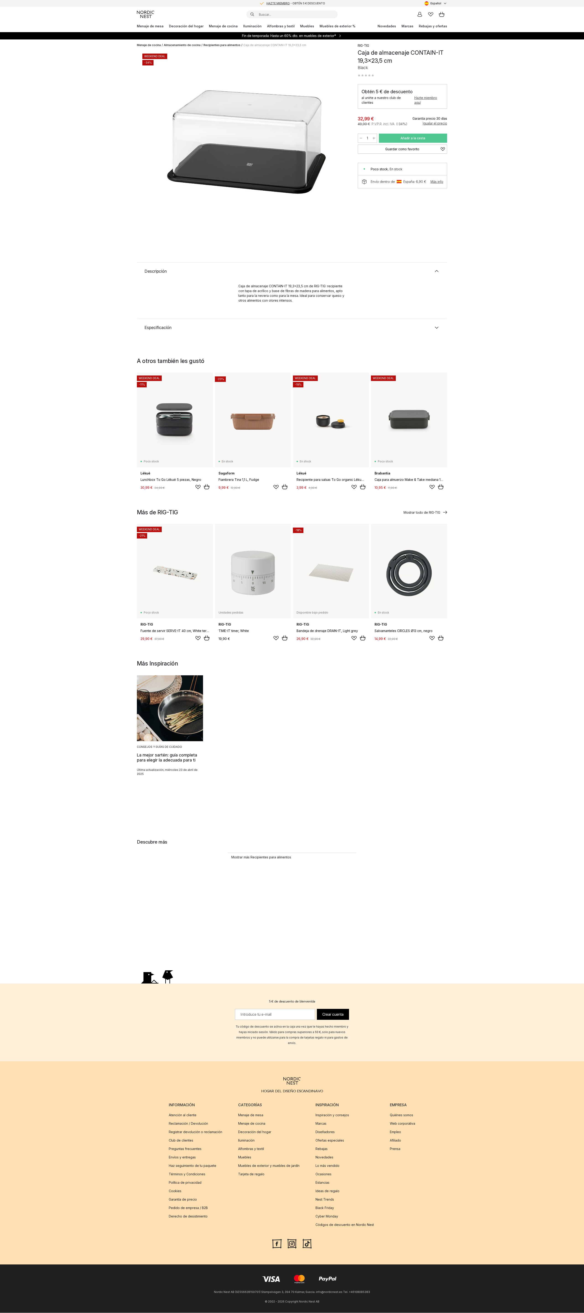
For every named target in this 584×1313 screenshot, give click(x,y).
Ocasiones (323, 1174)
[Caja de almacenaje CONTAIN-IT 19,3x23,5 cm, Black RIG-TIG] (246, 142)
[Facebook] (276, 1243)
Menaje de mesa (150, 26)
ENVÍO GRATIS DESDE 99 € (295, 3)
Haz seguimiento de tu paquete (192, 1166)
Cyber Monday (326, 1216)
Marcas (407, 26)
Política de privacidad (185, 1182)
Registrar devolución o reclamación (195, 1132)
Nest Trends (324, 1199)
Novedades (387, 26)
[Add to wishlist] (198, 487)
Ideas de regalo (327, 1191)
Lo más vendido (327, 1166)
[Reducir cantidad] (361, 138)
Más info (436, 182)
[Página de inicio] (145, 14)
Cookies (175, 1191)
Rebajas (321, 1149)
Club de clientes (181, 1140)
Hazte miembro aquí (425, 100)
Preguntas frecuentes (185, 1149)
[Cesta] (441, 14)
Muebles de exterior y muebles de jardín (269, 1166)
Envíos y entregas (182, 1157)
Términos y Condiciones (187, 1174)
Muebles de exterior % (337, 26)
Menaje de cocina (223, 26)
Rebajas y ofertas (433, 26)
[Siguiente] (340, 142)
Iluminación (252, 26)
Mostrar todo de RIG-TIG (422, 512)
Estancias (322, 1182)
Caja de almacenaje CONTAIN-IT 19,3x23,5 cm (274, 45)
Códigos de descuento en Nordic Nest (344, 1225)
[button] (366, 75)
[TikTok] (307, 1243)
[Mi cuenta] (419, 14)
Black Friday (324, 1208)
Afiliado (395, 1140)
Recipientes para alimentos (221, 45)
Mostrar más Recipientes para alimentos (261, 857)
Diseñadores (325, 1132)
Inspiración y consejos (332, 1115)
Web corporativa (402, 1123)
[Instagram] (292, 1243)
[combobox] (436, 3)
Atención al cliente (182, 1115)
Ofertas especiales (329, 1140)
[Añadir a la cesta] (206, 486)
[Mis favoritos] (430, 14)
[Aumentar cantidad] (374, 138)
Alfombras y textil (281, 26)
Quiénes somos (401, 1115)
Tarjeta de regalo (251, 1174)
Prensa (395, 1149)
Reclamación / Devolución (188, 1123)
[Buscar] (252, 14)
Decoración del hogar (186, 26)
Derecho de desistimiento (188, 1216)
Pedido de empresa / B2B (188, 1208)
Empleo (395, 1132)
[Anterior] (152, 142)
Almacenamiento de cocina (182, 45)
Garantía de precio (183, 1199)
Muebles (307, 26)
